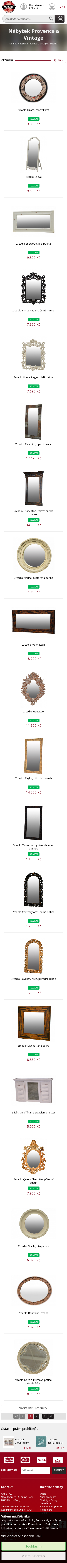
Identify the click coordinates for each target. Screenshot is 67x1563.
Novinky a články (48, 1500)
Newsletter (46, 1503)
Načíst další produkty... (34, 1408)
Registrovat (36, 5)
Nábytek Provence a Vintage (33, 43)
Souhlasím (33, 1546)
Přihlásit (33, 8)
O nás (43, 1493)
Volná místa (46, 1509)
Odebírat (59, 1470)
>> (51, 1416)
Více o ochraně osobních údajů (21, 1536)
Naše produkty (48, 1496)
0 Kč (62, 6)
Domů (12, 43)
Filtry (60, 60)
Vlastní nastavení (33, 1556)
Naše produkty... (59, 19)
